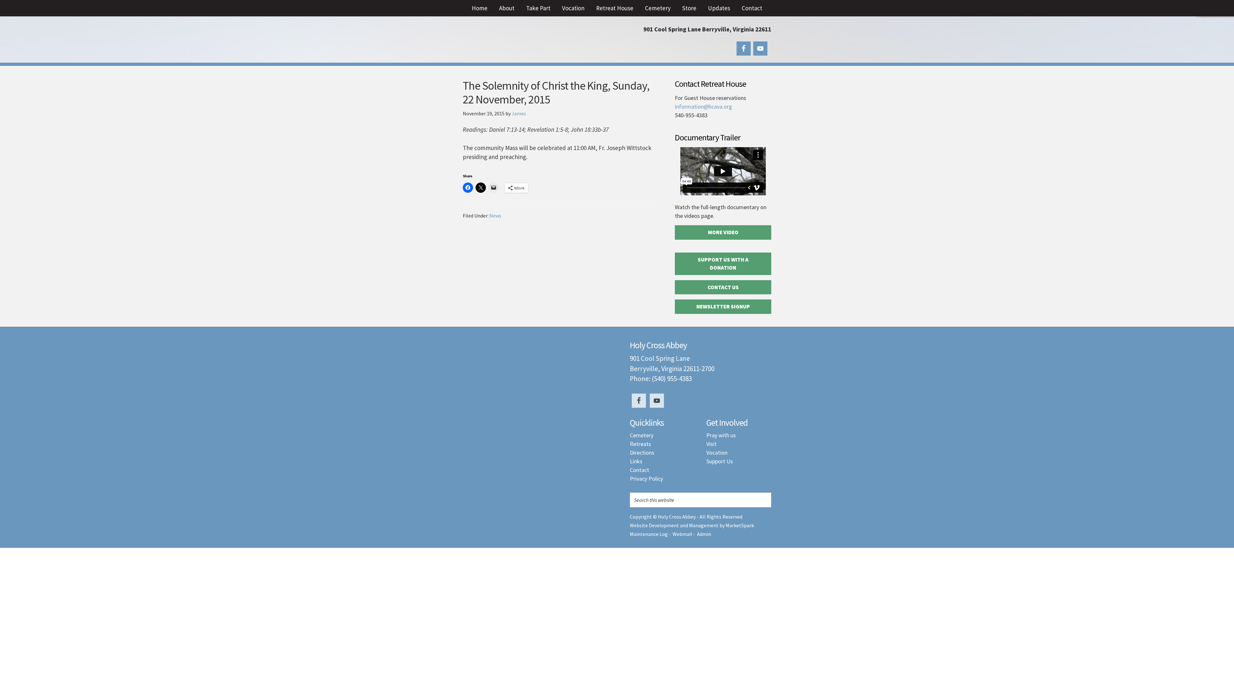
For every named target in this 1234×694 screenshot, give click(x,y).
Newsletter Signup (723, 306)
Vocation (717, 452)
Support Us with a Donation (723, 263)
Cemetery (641, 435)
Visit (711, 444)
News (495, 215)
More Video (723, 232)
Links (636, 461)
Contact (639, 470)
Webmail (682, 534)
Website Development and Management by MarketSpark (692, 525)
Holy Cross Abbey (527, 41)
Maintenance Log (649, 534)
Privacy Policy (646, 478)
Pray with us (721, 435)
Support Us (719, 461)
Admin (704, 534)
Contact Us (723, 287)
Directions (642, 452)
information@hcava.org (703, 106)
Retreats (640, 444)
